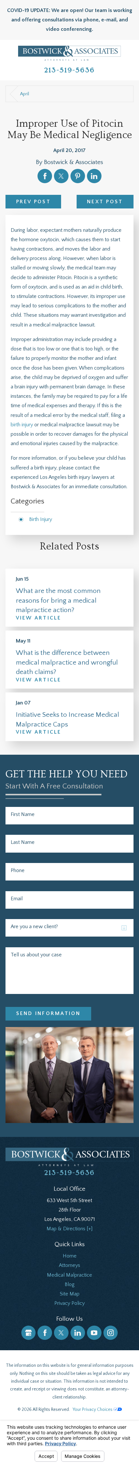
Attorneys (69, 1265)
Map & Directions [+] (69, 1229)
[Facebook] (44, 1333)
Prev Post (33, 202)
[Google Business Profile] (28, 1333)
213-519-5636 (69, 70)
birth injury (22, 425)
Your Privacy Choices (93, 1409)
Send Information (48, 1013)
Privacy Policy (69, 1303)
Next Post (105, 202)
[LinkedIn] (77, 1333)
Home (70, 1256)
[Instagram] (110, 1333)
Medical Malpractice (69, 1275)
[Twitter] (61, 1333)
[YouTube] (94, 1333)
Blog (70, 1284)
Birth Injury (40, 519)
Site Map (70, 1294)
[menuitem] (69, 1256)
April (24, 94)
